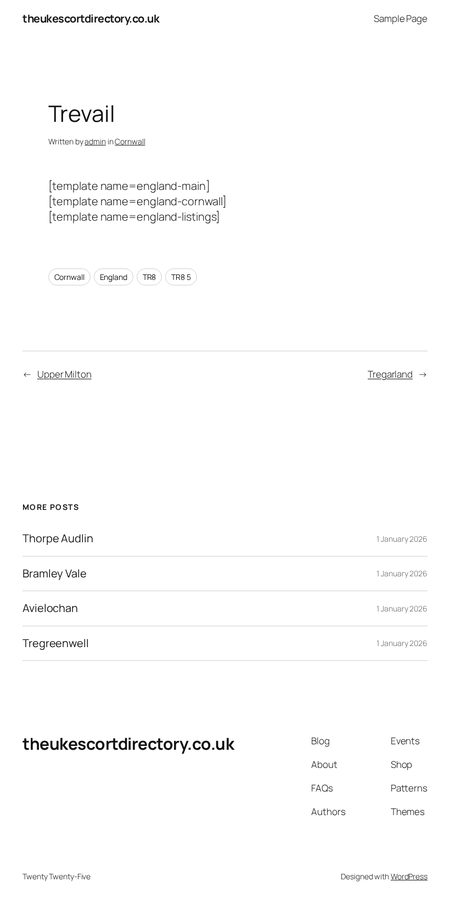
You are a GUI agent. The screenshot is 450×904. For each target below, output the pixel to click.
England (113, 277)
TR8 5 (181, 277)
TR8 (149, 277)
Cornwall (130, 141)
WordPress (409, 876)
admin (95, 141)
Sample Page (401, 18)
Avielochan (50, 608)
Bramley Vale (54, 574)
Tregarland (390, 374)
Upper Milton (64, 374)
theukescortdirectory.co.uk (90, 18)
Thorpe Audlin (57, 538)
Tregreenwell (55, 643)
